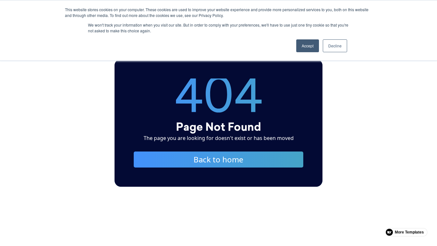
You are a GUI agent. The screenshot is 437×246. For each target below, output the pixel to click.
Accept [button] (308, 45)
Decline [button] (335, 45)
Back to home (218, 159)
